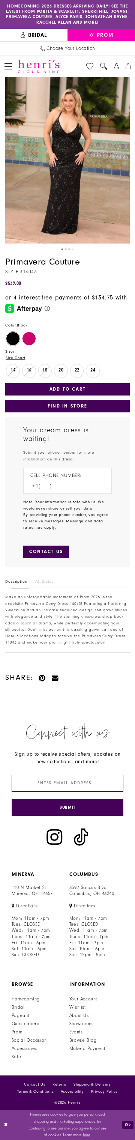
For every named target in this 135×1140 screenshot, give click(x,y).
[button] (8, 66)
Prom (17, 1032)
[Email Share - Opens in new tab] (55, 677)
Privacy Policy (104, 1091)
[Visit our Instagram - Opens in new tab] (54, 837)
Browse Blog (83, 1040)
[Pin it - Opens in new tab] (42, 677)
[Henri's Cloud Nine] (38, 66)
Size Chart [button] (15, 358)
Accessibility (72, 1091)
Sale (16, 1056)
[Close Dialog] (6, 1125)
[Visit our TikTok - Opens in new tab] (81, 837)
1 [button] (62, 249)
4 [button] (73, 249)
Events (76, 1032)
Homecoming (26, 999)
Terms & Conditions (35, 1091)
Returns (59, 1084)
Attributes (44, 581)
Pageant (20, 1015)
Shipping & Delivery (92, 1084)
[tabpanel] (67, 160)
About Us (79, 1015)
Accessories (25, 1048)
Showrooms (81, 1023)
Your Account (83, 999)
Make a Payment (87, 1048)
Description (16, 581)
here (86, 1135)
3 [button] (69, 249)
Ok (128, 1124)
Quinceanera (26, 1023)
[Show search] (103, 66)
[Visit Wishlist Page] (90, 66)
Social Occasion (29, 1040)
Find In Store (67, 406)
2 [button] (65, 249)
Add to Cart (68, 389)
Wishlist (77, 1007)
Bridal (18, 1007)
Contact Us (34, 1084)
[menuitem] (34, 35)
